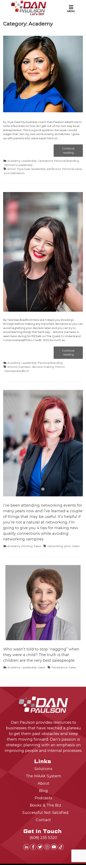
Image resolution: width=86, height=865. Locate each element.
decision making (43, 366)
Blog (43, 790)
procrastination (14, 173)
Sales (37, 546)
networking (55, 546)
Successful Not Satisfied (45, 812)
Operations (45, 160)
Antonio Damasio (19, 366)
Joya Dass (23, 169)
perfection (54, 169)
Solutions (43, 768)
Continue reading (71, 152)
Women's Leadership (18, 165)
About (43, 783)
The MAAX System (43, 776)
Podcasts (43, 798)
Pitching (27, 546)
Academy (13, 160)
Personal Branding (66, 160)
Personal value (72, 169)
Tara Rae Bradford (16, 371)
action (11, 169)
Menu (71, 11)
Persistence (60, 667)
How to (60, 366)
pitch (67, 546)
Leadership (29, 160)
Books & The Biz (45, 805)
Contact (43, 820)
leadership (38, 169)
